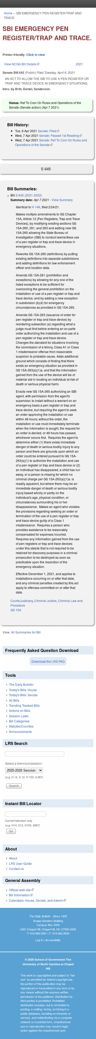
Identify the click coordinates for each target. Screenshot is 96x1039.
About (13, 858)
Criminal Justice (45, 600)
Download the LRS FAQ (48, 661)
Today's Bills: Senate (23, 695)
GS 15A (15, 610)
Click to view (35, 54)
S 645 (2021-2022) (29, 195)
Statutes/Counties (21, 726)
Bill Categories (19, 721)
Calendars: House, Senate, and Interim (37, 900)
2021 (79, 64)
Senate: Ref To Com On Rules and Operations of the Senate (51, 142)
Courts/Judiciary (21, 600)
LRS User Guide (20, 863)
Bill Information (21, 895)
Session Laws (18, 716)
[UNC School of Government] (47, 4)
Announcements (20, 731)
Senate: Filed (48, 131)
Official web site (21, 890)
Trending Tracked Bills (24, 705)
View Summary (62, 200)
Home (8, 13)
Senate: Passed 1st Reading (60, 135)
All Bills (14, 700)
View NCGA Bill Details (21, 64)
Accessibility (53, 940)
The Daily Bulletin (21, 684)
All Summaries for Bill (26, 632)
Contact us (16, 868)
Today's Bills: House (23, 690)
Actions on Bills (19, 710)
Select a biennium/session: (23, 763)
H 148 (36, 207)
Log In (39, 940)
